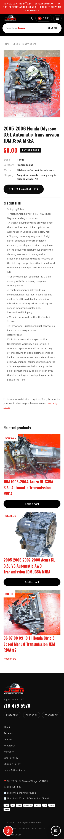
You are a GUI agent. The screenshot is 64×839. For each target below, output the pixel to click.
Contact (8, 739)
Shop (15, 43)
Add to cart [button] (32, 503)
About (7, 727)
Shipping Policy (12, 763)
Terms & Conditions (14, 770)
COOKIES (24, 828)
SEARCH (52, 28)
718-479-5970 (17, 705)
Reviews (8, 733)
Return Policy (11, 757)
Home (6, 43)
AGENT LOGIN (14, 834)
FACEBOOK (31, 715)
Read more (10, 658)
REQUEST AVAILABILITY (23, 189)
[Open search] (31, 18)
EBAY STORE (51, 715)
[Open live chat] (56, 831)
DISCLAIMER (39, 828)
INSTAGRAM (12, 715)
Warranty (9, 751)
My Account (10, 745)
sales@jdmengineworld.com (21, 792)
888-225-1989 (14, 786)
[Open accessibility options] (8, 831)
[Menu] (57, 18)
